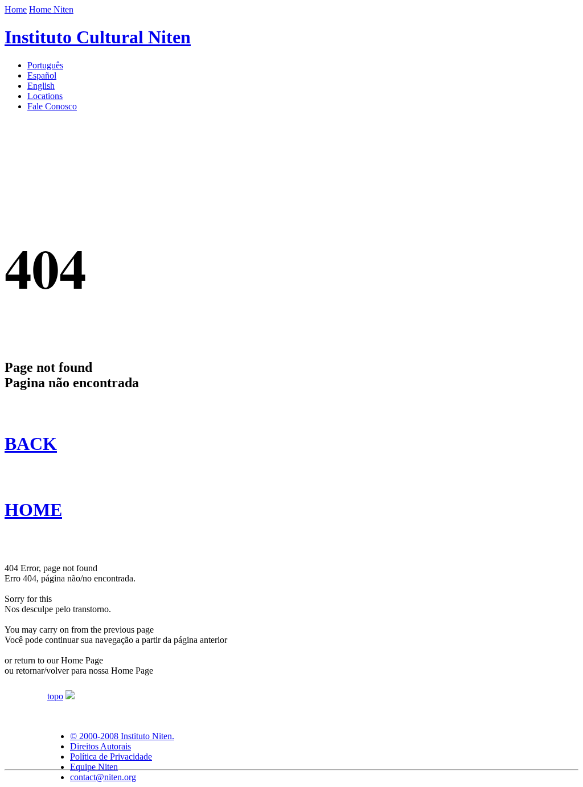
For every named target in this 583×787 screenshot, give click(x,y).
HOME (33, 509)
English (41, 86)
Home (16, 9)
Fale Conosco (52, 106)
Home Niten (51, 9)
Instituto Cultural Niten (98, 37)
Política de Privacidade (111, 756)
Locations (45, 96)
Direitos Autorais (100, 746)
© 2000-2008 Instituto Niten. (122, 736)
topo (55, 696)
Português (45, 65)
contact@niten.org (103, 777)
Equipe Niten (94, 767)
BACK (31, 443)
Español (41, 75)
